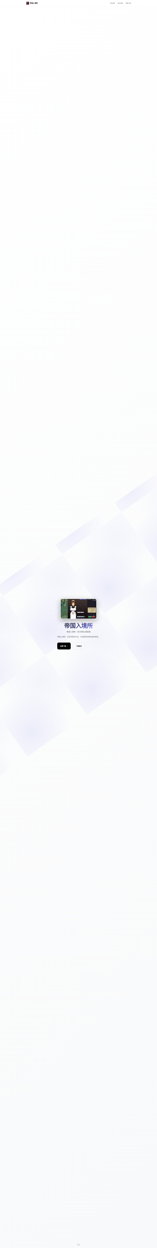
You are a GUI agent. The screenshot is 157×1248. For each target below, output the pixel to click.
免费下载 (128, 3)
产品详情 (112, 3)
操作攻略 (120, 3)
